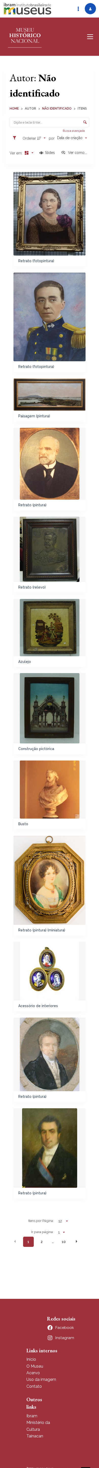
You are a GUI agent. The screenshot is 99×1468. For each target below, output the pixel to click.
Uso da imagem (41, 1379)
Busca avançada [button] (74, 130)
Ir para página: (42, 1232)
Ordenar (29, 138)
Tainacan (34, 1436)
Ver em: (16, 153)
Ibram (31, 1415)
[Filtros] (16, 138)
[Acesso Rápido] (78, 9)
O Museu (34, 1366)
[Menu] (90, 37)
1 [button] (28, 1242)
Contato (34, 1386)
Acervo (33, 1372)
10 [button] (64, 1242)
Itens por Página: (41, 1221)
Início (31, 1359)
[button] (15, 1241)
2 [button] (42, 1242)
